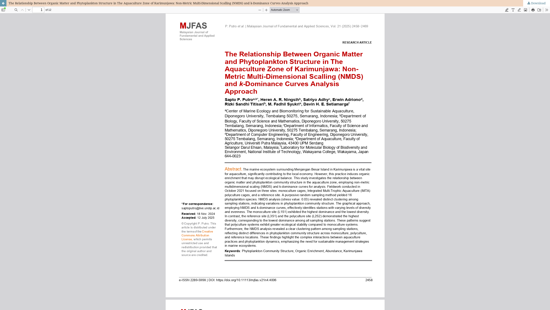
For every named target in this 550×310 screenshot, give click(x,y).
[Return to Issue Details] (3, 3)
